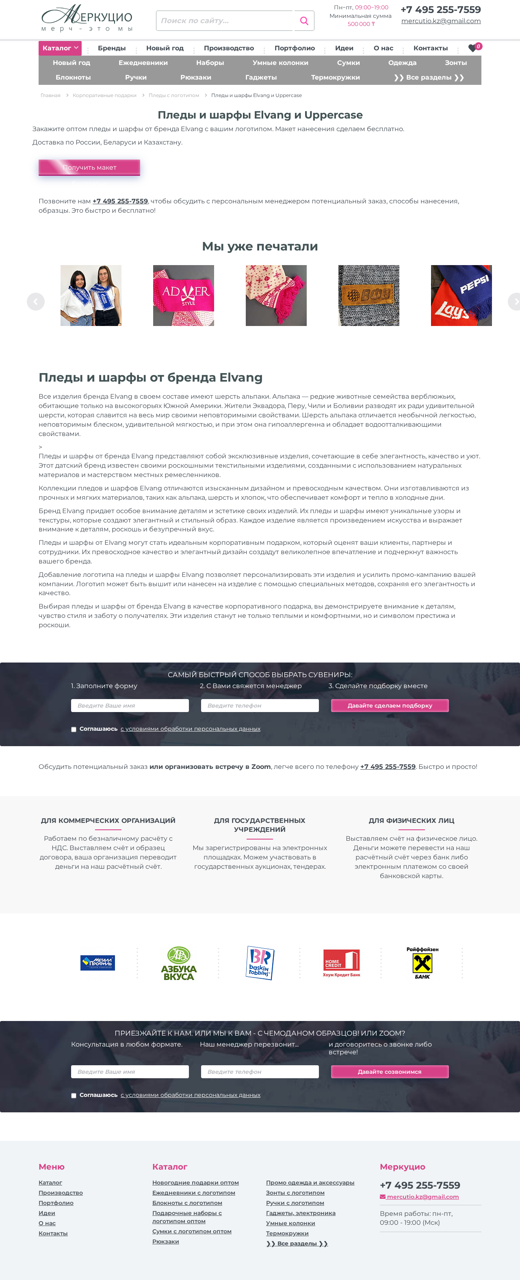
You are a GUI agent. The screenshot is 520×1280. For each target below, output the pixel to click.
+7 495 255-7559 (441, 9)
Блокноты (73, 77)
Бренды (112, 48)
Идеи (344, 48)
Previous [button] (36, 302)
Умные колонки (280, 63)
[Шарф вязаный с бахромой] (276, 295)
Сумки (348, 63)
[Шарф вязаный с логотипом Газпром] (91, 295)
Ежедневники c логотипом (193, 1192)
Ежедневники (143, 63)
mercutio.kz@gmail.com (441, 21)
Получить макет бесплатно (90, 170)
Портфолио (295, 48)
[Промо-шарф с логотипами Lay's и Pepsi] (461, 295)
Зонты (456, 63)
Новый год (165, 48)
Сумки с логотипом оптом (192, 1231)
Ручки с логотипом (295, 1203)
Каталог (58, 48)
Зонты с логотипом (295, 1192)
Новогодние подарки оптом (195, 1182)
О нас (383, 48)
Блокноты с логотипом (187, 1203)
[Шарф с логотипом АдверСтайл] (183, 295)
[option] (91, 301)
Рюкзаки (195, 77)
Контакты (431, 48)
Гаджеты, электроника (301, 1213)
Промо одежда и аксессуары (310, 1182)
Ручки (136, 77)
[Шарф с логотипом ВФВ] (369, 295)
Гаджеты (261, 77)
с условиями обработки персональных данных (190, 728)
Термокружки (335, 77)
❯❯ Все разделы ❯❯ (429, 77)
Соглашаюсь (170, 728)
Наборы (210, 63)
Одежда (402, 63)
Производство (229, 48)
